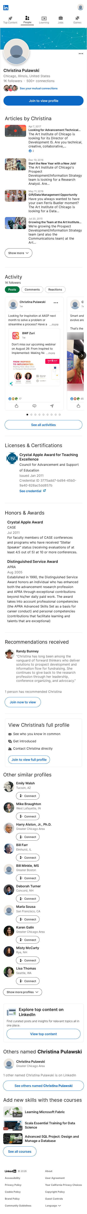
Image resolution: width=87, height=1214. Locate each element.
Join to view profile (43, 101)
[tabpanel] (43, 354)
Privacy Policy (13, 1184)
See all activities (43, 425)
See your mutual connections (38, 88)
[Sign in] (80, 8)
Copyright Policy (55, 1191)
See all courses (19, 1151)
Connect (30, 796)
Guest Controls (54, 1198)
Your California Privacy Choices (63, 1184)
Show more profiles (20, 992)
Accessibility (12, 1177)
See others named (43, 1086)
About (48, 1171)
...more (53, 324)
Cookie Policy (13, 1191)
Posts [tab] (12, 289)
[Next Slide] (82, 355)
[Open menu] (81, 54)
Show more (16, 253)
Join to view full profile (29, 760)
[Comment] (34, 406)
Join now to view (23, 702)
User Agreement (55, 1177)
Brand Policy (12, 1198)
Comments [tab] (32, 289)
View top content (43, 1034)
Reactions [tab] (55, 289)
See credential (30, 491)
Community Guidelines (18, 1205)
